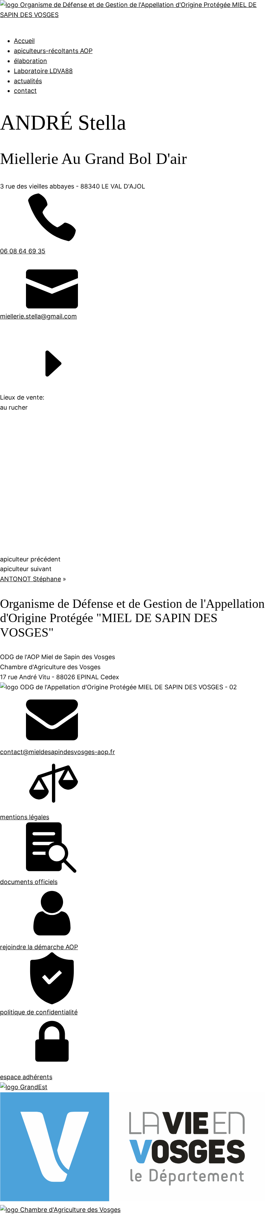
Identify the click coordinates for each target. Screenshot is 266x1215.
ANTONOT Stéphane (30, 579)
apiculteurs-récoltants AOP (53, 50)
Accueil (24, 40)
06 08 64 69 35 (22, 251)
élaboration (30, 60)
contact (25, 90)
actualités (28, 81)
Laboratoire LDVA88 (43, 71)
